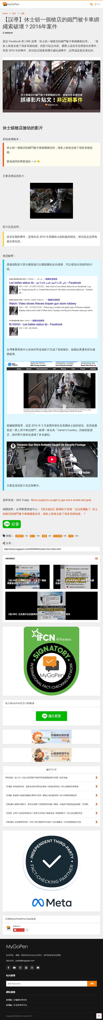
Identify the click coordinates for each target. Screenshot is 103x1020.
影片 (14, 13)
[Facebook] (8, 967)
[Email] (38, 967)
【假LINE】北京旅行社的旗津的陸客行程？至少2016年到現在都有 (38, 614)
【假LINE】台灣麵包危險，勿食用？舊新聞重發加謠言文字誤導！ (26, 582)
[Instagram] (20, 967)
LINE (23, 13)
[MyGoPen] (11, 5)
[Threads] (32, 967)
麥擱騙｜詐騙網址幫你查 (16, 1000)
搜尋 (92, 984)
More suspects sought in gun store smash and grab (61, 500)
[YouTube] (14, 967)
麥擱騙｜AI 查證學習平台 (16, 1005)
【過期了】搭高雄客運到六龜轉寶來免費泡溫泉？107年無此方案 (74, 582)
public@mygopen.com (25, 961)
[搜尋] (91, 4)
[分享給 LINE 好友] (12, 524)
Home (5, 13)
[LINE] (26, 967)
